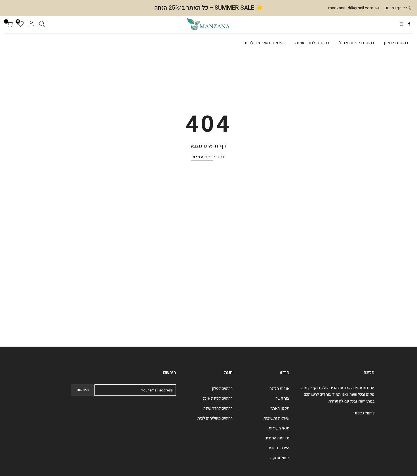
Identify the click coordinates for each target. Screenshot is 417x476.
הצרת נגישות (279, 448)
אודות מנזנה (279, 388)
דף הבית (201, 157)
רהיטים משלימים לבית (265, 42)
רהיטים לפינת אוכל (356, 42)
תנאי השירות (279, 428)
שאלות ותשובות (276, 418)
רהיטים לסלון (396, 42)
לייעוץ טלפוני (395, 8)
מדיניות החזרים (277, 438)
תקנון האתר (279, 408)
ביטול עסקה (279, 458)
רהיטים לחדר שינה (312, 42)
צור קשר (282, 398)
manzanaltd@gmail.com (350, 8)
